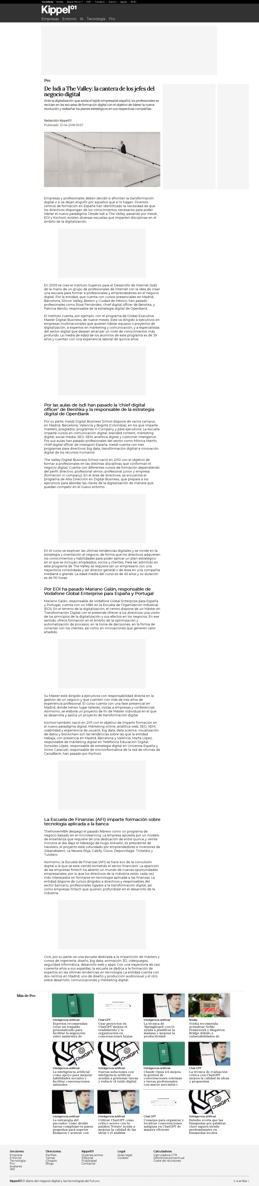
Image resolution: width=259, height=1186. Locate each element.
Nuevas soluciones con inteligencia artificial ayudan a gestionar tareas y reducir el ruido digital (118, 1076)
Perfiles (51, 1155)
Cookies (123, 1158)
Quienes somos (92, 1155)
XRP (88, 1)
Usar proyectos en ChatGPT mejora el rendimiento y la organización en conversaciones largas (115, 1030)
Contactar (89, 1163)
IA (81, 19)
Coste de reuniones (167, 1160)
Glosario (51, 1160)
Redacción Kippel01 (58, 120)
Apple (123, 1)
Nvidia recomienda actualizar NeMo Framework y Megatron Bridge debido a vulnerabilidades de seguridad (207, 1031)
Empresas (50, 19)
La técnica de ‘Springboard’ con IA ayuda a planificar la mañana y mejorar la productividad (159, 1030)
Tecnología (96, 19)
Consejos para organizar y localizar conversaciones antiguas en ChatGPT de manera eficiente (164, 1125)
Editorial (87, 1158)
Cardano (100, 1)
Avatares (16, 1166)
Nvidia (59, 1)
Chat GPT (104, 1020)
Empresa (16, 1155)
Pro (112, 19)
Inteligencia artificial (66, 1020)
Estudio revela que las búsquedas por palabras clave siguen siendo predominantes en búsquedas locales (207, 1126)
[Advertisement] (129, 50)
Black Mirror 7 (75, 1)
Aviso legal (125, 1155)
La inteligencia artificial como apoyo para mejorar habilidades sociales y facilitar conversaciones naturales (72, 1078)
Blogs (50, 1163)
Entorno (69, 19)
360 (12, 1169)
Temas (50, 1158)
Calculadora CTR (165, 1155)
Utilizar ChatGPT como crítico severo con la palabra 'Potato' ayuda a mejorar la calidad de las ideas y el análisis (117, 1126)
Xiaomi (112, 1)
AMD (133, 1)
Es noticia (47, 1)
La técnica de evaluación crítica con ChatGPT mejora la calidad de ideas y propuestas (209, 1076)
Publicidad (89, 1160)
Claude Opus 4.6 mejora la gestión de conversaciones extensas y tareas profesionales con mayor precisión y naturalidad (163, 1080)
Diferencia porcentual (168, 1158)
